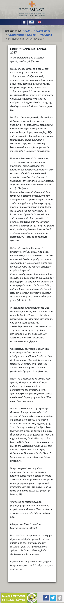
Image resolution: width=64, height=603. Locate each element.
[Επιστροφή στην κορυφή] (59, 598)
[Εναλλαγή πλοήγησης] (24, 22)
